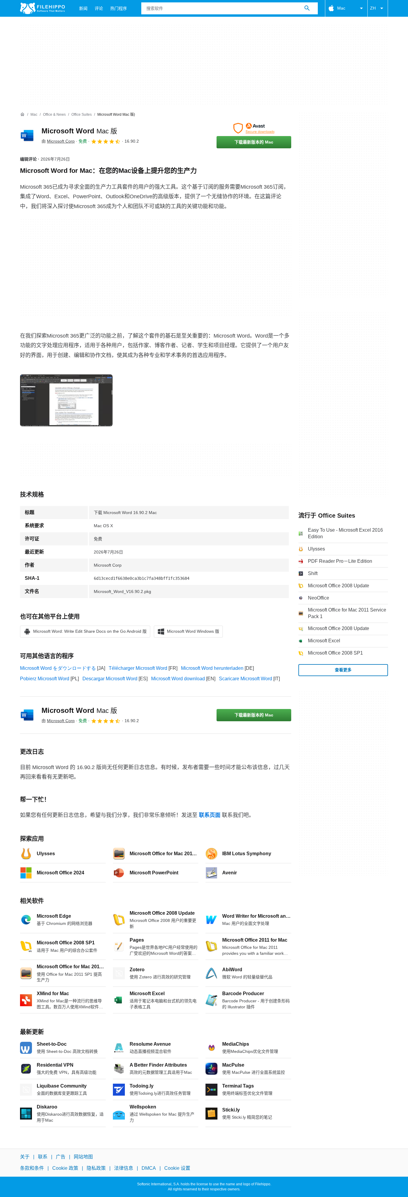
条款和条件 (32, 1168)
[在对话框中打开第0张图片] (66, 400)
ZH (373, 8)
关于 (25, 1156)
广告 (60, 1156)
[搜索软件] (307, 8)
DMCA (149, 1168)
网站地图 (83, 1156)
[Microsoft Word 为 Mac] (27, 135)
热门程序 (118, 8)
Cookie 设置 (177, 1168)
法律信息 (123, 1168)
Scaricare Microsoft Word (245, 678)
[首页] (22, 114)
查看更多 (343, 669)
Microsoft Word (79, 131)
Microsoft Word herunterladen (212, 668)
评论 (99, 8)
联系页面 (209, 815)
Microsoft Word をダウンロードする (58, 668)
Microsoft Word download (178, 678)
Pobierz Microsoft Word (44, 678)
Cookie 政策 (65, 1168)
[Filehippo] (42, 8)
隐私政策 (96, 1168)
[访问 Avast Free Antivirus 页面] (254, 128)
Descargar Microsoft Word (109, 678)
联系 (42, 1156)
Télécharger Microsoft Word (138, 668)
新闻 (83, 8)
